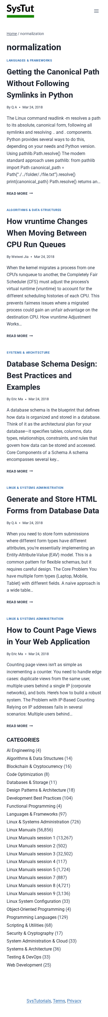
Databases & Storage (27, 782)
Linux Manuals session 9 (31, 893)
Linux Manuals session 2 (31, 845)
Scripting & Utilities (25, 925)
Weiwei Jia (20, 257)
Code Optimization (25, 774)
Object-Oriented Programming (36, 909)
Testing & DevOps (24, 957)
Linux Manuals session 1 (31, 837)
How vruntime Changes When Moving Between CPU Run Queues (47, 233)
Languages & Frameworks (29, 60)
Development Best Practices (34, 798)
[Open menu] (96, 11)
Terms (59, 1000)
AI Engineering (21, 750)
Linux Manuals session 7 (31, 877)
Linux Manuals (21, 829)
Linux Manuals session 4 (31, 861)
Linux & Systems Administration (35, 488)
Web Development (24, 965)
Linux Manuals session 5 (31, 869)
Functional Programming (31, 806)
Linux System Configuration (34, 901)
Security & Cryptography (30, 933)
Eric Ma (17, 399)
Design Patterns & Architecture (36, 790)
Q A (14, 107)
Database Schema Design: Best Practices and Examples (52, 375)
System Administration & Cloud (37, 941)
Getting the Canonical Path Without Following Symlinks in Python (53, 83)
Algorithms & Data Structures (34, 210)
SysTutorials (39, 1000)
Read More (20, 193)
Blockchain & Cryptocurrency (35, 766)
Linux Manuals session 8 (31, 885)
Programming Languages (31, 917)
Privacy (74, 1000)
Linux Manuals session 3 (31, 853)
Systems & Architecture (28, 352)
